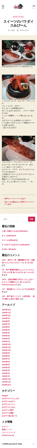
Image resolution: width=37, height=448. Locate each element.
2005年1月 (6, 376)
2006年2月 (6, 339)
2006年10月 (6, 315)
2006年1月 (6, 341)
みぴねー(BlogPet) (9, 249)
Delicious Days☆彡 (9, 285)
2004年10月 (6, 385)
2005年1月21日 (24, 30)
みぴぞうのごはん (18, 16)
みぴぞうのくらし (8, 404)
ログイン (5, 427)
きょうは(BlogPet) (9, 236)
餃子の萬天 (15, 299)
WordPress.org (8, 435)
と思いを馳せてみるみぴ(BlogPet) (15, 231)
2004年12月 (6, 379)
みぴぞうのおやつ (8, 401)
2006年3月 (6, 336)
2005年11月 (6, 347)
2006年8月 (6, 321)
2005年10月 (6, 350)
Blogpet (5, 396)
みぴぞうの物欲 (8, 413)
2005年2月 (6, 373)
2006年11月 (6, 313)
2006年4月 (6, 333)
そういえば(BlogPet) (10, 240)
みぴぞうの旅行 (8, 410)
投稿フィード (7, 429)
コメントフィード (8, 432)
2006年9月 (6, 318)
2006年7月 (6, 324)
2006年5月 (6, 330)
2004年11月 (6, 382)
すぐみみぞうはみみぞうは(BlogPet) (15, 245)
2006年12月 (6, 310)
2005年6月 (6, 362)
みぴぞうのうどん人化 (10, 398)
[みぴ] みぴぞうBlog (15, 444)
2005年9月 (6, 353)
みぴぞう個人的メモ (9, 416)
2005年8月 (6, 356)
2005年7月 (6, 359)
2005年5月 (6, 365)
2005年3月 (6, 370)
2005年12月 (6, 344)
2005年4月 (6, 367)
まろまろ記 (29, 263)
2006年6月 (6, 327)
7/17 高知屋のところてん (12, 289)
